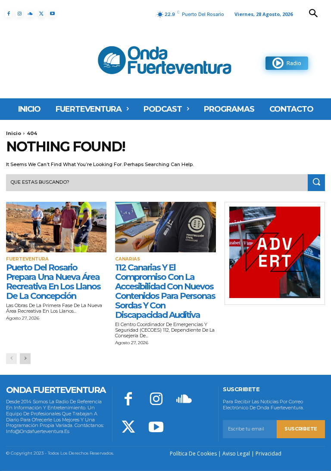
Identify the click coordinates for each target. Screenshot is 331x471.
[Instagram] (19, 14)
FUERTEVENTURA (27, 259)
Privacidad (268, 453)
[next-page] (25, 358)
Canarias (127, 259)
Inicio (13, 133)
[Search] (316, 183)
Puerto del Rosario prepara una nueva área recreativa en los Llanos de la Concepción (53, 281)
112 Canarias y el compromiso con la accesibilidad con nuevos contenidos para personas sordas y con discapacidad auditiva (165, 291)
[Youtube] (52, 14)
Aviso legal (236, 453)
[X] (41, 14)
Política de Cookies (193, 453)
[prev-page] (11, 358)
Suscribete (300, 429)
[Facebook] (8, 14)
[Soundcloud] (30, 14)
